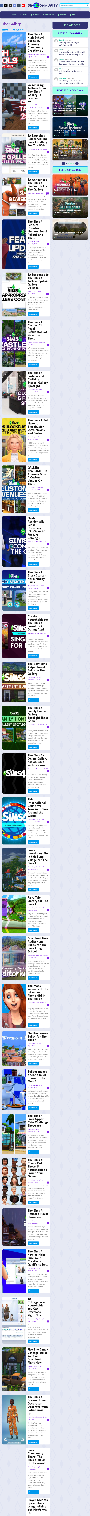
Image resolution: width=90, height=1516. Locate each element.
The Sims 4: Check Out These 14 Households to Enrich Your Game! (37, 1168)
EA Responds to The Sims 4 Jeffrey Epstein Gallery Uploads (38, 281)
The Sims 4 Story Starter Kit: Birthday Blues (37, 577)
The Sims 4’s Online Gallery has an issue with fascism (37, 760)
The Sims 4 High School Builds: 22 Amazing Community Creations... (36, 42)
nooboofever (40, 487)
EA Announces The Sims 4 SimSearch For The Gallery (37, 184)
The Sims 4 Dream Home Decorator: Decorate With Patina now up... (38, 1405)
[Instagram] (6, 5)
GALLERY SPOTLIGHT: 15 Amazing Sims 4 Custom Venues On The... (37, 476)
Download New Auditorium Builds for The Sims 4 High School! (38, 944)
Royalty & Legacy (33, 342)
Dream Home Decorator (35, 1417)
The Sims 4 (31, 241)
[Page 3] (70, 163)
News (29, 193)
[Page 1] (66, 163)
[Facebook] (1, 5)
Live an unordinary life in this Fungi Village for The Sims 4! (38, 856)
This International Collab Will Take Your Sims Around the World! (38, 808)
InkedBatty (31, 107)
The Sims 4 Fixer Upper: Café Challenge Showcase (38, 1120)
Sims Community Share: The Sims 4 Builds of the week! (36, 1456)
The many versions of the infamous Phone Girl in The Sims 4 (38, 992)
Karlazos (42, 342)
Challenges (31, 1129)
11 (47, 294)
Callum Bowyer (36, 291)
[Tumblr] (19, 5)
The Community (33, 1085)
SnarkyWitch (39, 677)
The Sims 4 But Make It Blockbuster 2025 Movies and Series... (38, 426)
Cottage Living (32, 1366)
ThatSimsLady (40, 819)
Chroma (41, 585)
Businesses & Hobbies (34, 105)
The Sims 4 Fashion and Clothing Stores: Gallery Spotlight (38, 379)
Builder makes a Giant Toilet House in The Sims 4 (37, 1076)
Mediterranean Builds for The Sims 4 (38, 1036)
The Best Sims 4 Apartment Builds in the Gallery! (37, 668)
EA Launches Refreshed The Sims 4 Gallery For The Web (38, 140)
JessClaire (43, 54)
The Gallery (31, 149)
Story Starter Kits (33, 585)
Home (5, 30)
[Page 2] (68, 163)
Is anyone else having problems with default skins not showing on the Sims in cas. (72, 54)
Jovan (37, 149)
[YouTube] (23, 5)
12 (47, 193)
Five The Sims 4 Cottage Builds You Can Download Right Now (38, 1356)
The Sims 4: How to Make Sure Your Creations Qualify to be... (38, 1258)
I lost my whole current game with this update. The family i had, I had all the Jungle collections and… (72, 64)
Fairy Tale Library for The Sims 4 (38, 901)
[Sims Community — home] (43, 5)
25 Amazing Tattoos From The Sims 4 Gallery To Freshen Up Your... (37, 93)
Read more (33, 77)
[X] (10, 5)
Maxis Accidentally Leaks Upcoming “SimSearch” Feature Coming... (36, 528)
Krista (37, 724)
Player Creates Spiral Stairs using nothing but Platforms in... (38, 1506)
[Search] (87, 5)
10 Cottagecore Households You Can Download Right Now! (36, 1307)
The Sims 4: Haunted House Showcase (38, 1214)
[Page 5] (73, 163)
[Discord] (14, 5)
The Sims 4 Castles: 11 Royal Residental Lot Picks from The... (37, 330)
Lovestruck (31, 633)
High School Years (33, 54)
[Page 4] (71, 163)
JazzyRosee (39, 1467)
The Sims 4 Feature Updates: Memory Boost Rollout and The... (37, 230)
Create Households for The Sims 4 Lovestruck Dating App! (38, 622)
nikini (37, 1002)
